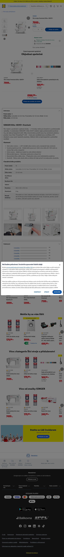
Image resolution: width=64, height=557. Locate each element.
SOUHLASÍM (57, 292)
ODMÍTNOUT (37, 292)
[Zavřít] (59, 264)
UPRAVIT (46, 292)
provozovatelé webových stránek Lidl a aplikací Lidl (19, 267)
